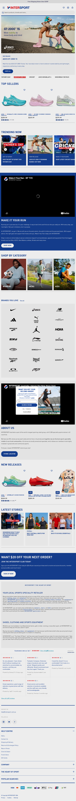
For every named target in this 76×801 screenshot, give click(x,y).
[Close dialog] (58, 388)
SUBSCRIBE (27, 405)
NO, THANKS (27, 409)
